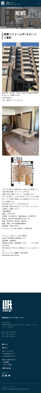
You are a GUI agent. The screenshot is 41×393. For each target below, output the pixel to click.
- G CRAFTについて (9, 356)
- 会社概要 (5, 362)
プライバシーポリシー (8, 387)
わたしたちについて (8, 359)
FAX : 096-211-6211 (8, 336)
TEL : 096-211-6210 (8, 334)
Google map (10, 326)
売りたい (5, 348)
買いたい (5, 344)
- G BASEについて (8, 353)
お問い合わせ (6, 368)
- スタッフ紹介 (7, 364)
